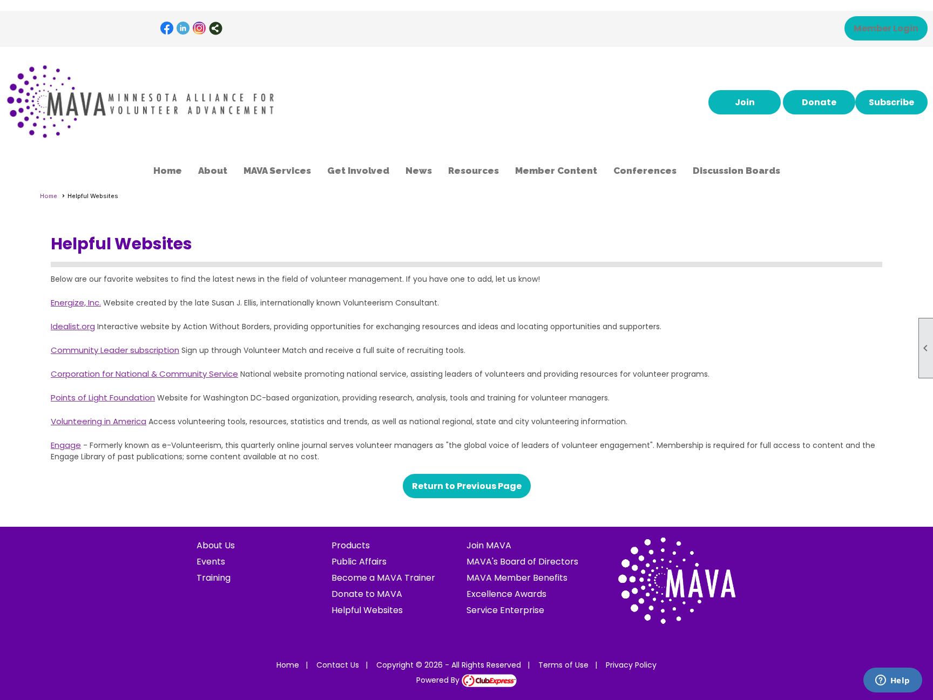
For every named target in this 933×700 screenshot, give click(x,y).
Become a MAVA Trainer (383, 578)
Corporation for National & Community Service (144, 373)
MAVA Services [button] (277, 170)
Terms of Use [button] (563, 665)
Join (745, 102)
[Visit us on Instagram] (199, 28)
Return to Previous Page (467, 486)
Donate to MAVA (367, 594)
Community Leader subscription (115, 350)
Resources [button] (473, 170)
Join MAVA (488, 545)
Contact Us (337, 665)
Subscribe (891, 102)
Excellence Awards (506, 594)
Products (351, 545)
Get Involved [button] (358, 170)
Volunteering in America (98, 421)
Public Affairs (359, 561)
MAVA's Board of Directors (522, 561)
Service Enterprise (505, 610)
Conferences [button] (645, 170)
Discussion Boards (736, 170)
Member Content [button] (556, 170)
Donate (819, 102)
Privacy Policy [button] (631, 665)
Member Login (886, 28)
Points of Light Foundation (103, 397)
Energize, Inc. (76, 302)
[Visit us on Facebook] (167, 28)
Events (211, 561)
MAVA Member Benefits (516, 578)
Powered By (439, 680)
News (418, 170)
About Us (216, 545)
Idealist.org (73, 326)
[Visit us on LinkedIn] (183, 28)
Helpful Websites (367, 610)
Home (167, 170)
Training (214, 578)
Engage (66, 445)
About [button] (212, 170)
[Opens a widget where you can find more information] (892, 681)
